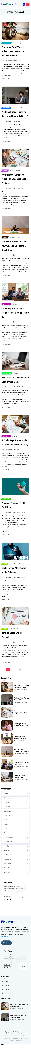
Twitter (7, 985)
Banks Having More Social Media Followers (14, 570)
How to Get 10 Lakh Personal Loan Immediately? (15, 379)
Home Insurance (8, 841)
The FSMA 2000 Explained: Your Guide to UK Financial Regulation (14, 245)
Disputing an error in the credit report (21, 763)
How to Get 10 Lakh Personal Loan (20, 776)
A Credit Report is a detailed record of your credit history (15, 442)
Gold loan (6, 833)
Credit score (6, 304)
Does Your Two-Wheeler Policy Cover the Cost (21, 686)
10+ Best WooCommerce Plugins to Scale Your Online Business (15, 178)
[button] (27, 4)
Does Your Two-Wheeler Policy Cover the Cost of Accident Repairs (13, 51)
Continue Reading (6, 78)
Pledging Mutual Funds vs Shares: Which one (21, 699)
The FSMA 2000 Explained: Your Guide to (21, 750)
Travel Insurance (8, 872)
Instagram (7, 993)
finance (6, 824)
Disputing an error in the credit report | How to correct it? (15, 312)
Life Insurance (7, 855)
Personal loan (7, 373)
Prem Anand (8, 60)
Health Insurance (8, 837)
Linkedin (7, 989)
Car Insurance (7, 811)
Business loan (7, 807)
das (15, 728)
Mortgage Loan (8, 859)
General (5, 237)
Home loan (7, 846)
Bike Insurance (6, 43)
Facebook (7, 982)
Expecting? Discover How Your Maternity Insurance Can (21, 725)
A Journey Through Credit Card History (13, 505)
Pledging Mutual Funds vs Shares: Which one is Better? (15, 113)
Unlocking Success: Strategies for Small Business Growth (20, 737)
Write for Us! (6, 942)
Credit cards (6, 498)
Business (5, 170)
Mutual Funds (6, 107)
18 (19, 669)
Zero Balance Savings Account (12, 634)
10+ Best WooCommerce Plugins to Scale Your (21, 712)
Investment (7, 850)
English (2, 1044)
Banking (5, 563)
